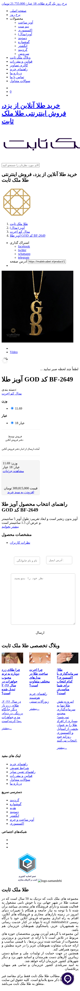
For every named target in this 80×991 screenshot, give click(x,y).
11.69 (18, 408)
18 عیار (20, 423)
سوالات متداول (20, 81)
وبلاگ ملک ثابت (20, 57)
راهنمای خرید (19, 69)
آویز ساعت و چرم (22, 819)
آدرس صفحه (18, 261)
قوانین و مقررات (21, 61)
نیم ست (23, 26)
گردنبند (22, 49)
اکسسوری (25, 30)
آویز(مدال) (25, 34)
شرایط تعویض (19, 768)
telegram (23, 257)
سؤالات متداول (20, 779)
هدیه (13, 808)
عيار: (16, 467)
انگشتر (22, 46)
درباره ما (16, 73)
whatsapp (24, 254)
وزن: (13, 463)
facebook (24, 246)
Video (14, 352)
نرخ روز (15, 14)
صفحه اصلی (18, 11)
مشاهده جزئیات (13, 471)
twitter (22, 250)
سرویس (23, 53)
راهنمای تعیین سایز (22, 772)
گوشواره (24, 42)
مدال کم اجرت (12, 393)
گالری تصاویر (19, 65)
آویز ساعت (25, 22)
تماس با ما (17, 77)
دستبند (22, 38)
